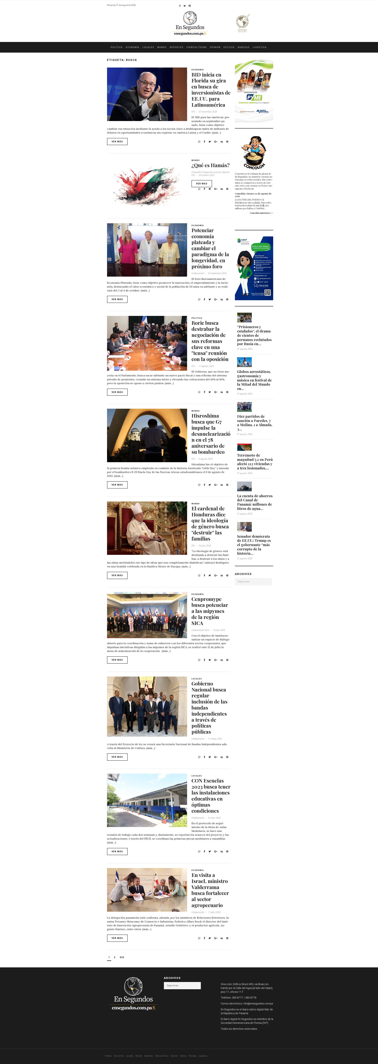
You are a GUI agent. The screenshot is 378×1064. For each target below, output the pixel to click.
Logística (260, 47)
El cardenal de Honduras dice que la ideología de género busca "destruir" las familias (210, 523)
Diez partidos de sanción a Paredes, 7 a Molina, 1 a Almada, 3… (254, 422)
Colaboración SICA (200, 630)
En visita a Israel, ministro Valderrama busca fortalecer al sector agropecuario (210, 889)
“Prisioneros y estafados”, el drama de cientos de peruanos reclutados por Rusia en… (254, 335)
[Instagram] (190, 6)
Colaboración (198, 273)
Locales (148, 47)
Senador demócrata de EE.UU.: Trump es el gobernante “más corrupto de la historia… (254, 545)
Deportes (176, 47)
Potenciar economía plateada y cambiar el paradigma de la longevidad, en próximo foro (210, 248)
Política (117, 47)
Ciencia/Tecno (196, 47)
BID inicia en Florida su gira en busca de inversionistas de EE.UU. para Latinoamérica (211, 89)
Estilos (229, 47)
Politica (197, 318)
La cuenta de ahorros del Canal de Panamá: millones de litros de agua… (255, 502)
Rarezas (244, 47)
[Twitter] (184, 6)
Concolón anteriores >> (261, 213)
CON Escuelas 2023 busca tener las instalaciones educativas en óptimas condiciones (211, 795)
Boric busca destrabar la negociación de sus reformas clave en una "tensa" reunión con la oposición (210, 340)
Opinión (215, 47)
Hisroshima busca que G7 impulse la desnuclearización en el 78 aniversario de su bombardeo (211, 433)
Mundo (162, 47)
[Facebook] (180, 6)
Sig (122, 957)
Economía (132, 47)
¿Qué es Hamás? (211, 165)
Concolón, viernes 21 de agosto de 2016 (253, 195)
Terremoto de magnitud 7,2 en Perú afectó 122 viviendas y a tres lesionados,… (255, 461)
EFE (193, 112)
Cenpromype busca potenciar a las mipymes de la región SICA (210, 610)
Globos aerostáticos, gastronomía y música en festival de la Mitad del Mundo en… (254, 380)
